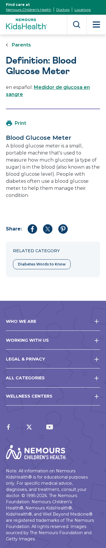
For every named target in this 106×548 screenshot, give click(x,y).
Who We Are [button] (21, 321)
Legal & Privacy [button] (25, 359)
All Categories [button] (25, 378)
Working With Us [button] (27, 340)
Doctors (62, 9)
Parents (21, 45)
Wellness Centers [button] (29, 396)
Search (77, 24)
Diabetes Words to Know (42, 264)
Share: (14, 229)
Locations (82, 9)
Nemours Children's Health (28, 9)
